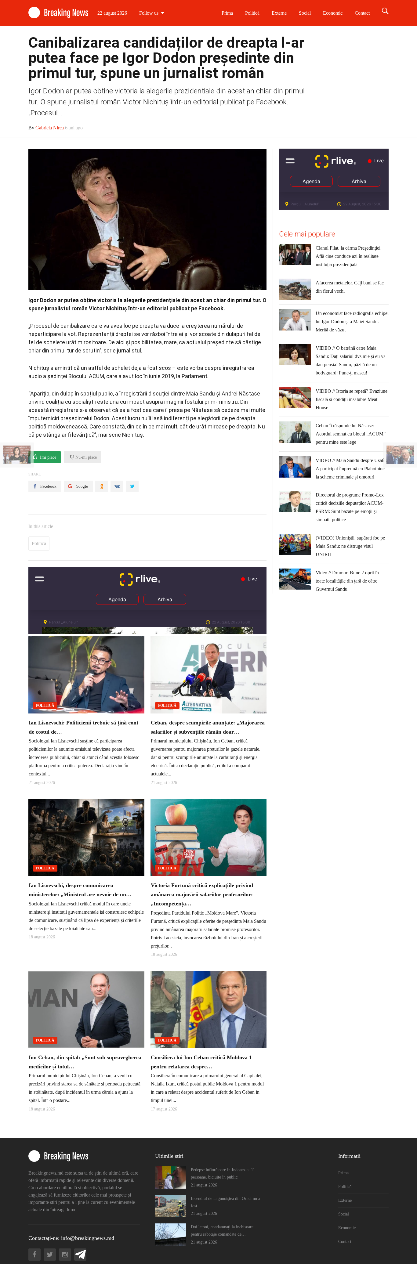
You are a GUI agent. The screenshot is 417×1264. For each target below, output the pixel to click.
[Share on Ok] (101, 486)
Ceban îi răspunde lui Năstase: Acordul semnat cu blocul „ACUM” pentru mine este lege (351, 434)
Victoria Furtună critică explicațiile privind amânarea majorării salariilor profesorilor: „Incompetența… (202, 894)
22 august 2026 (112, 13)
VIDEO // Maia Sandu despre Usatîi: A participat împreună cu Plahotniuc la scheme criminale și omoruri (351, 468)
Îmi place (47, 457)
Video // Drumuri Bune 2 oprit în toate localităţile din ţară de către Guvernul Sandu (347, 581)
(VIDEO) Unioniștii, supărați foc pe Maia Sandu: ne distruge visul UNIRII (350, 546)
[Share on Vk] (117, 486)
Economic (333, 13)
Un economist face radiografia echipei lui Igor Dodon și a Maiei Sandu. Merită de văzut (352, 321)
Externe (279, 13)
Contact (362, 13)
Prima (227, 13)
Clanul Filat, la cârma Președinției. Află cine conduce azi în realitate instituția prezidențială (349, 256)
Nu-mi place (85, 457)
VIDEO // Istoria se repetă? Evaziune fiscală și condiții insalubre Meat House (351, 399)
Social (305, 13)
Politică (252, 13)
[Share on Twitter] (132, 486)
